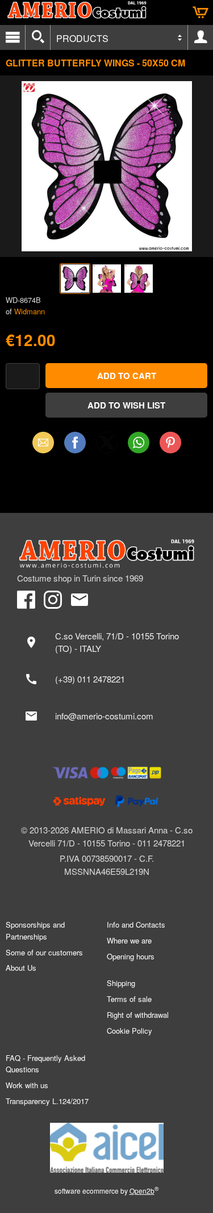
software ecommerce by (107, 1190)
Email (43, 442)
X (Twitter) (106, 446)
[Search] (38, 37)
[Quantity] (23, 376)
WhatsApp (138, 442)
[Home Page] (106, 554)
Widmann (29, 311)
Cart (200, 12)
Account (200, 37)
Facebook (74, 442)
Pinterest (170, 442)
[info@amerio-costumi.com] (106, 716)
